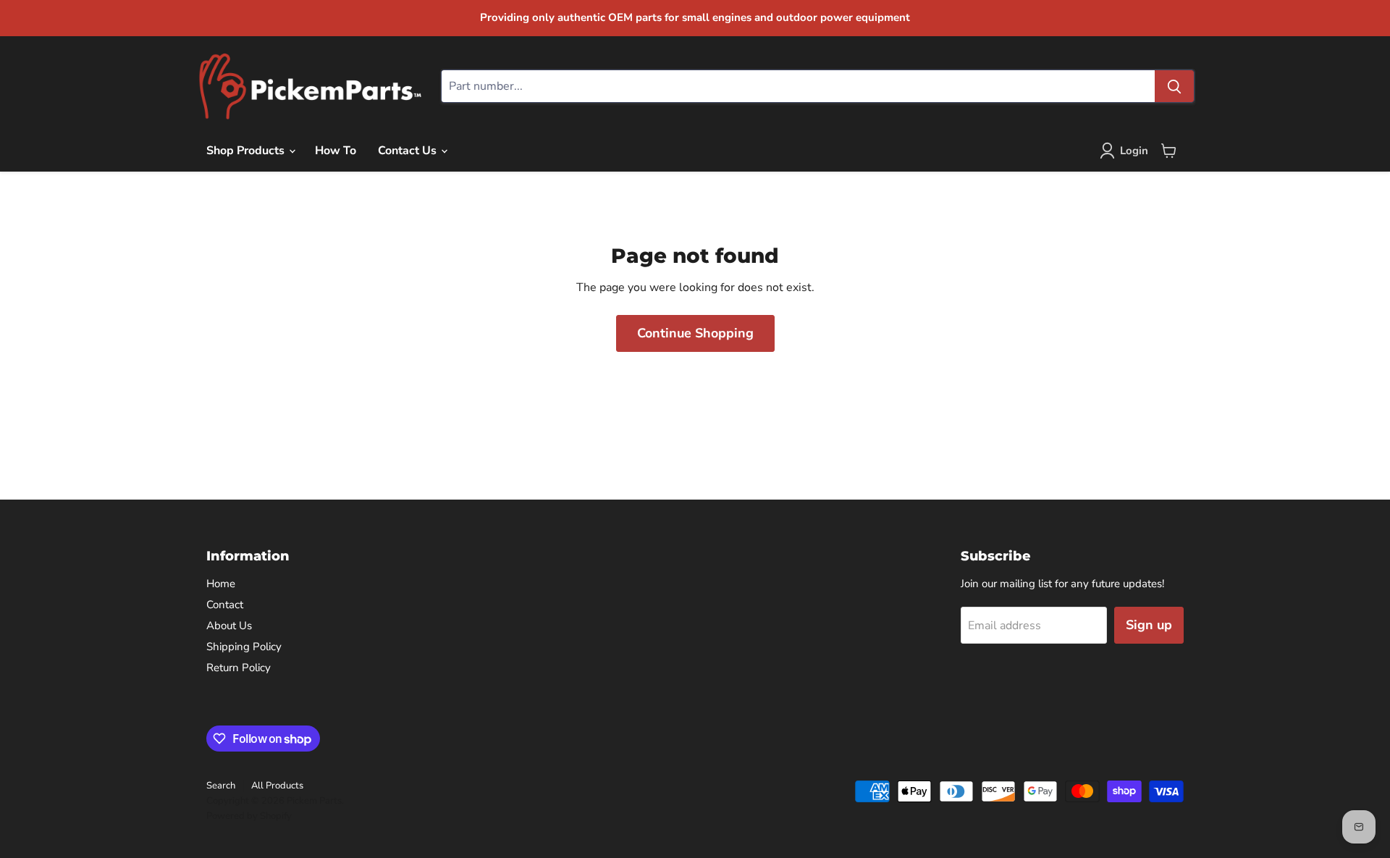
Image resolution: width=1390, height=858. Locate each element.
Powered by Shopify (249, 816)
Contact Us (408, 151)
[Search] (1174, 86)
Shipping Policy (244, 646)
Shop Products (246, 151)
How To (335, 151)
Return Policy (238, 667)
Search (220, 785)
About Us (229, 625)
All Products (277, 785)
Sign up (1149, 625)
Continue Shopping (695, 333)
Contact (224, 604)
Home (220, 583)
